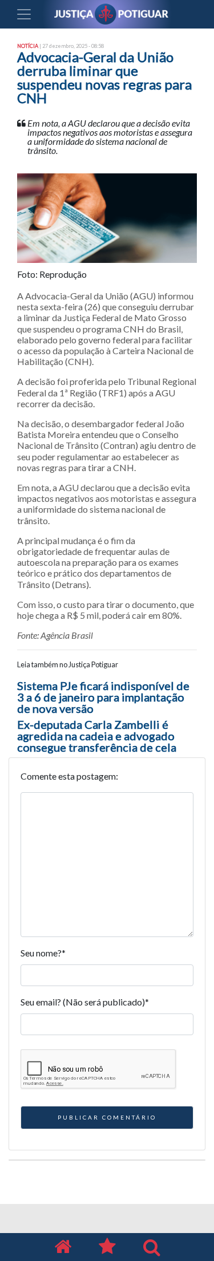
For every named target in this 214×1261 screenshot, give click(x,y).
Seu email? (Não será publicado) (85, 1001)
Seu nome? (43, 952)
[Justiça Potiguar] (63, 1247)
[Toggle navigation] (24, 14)
